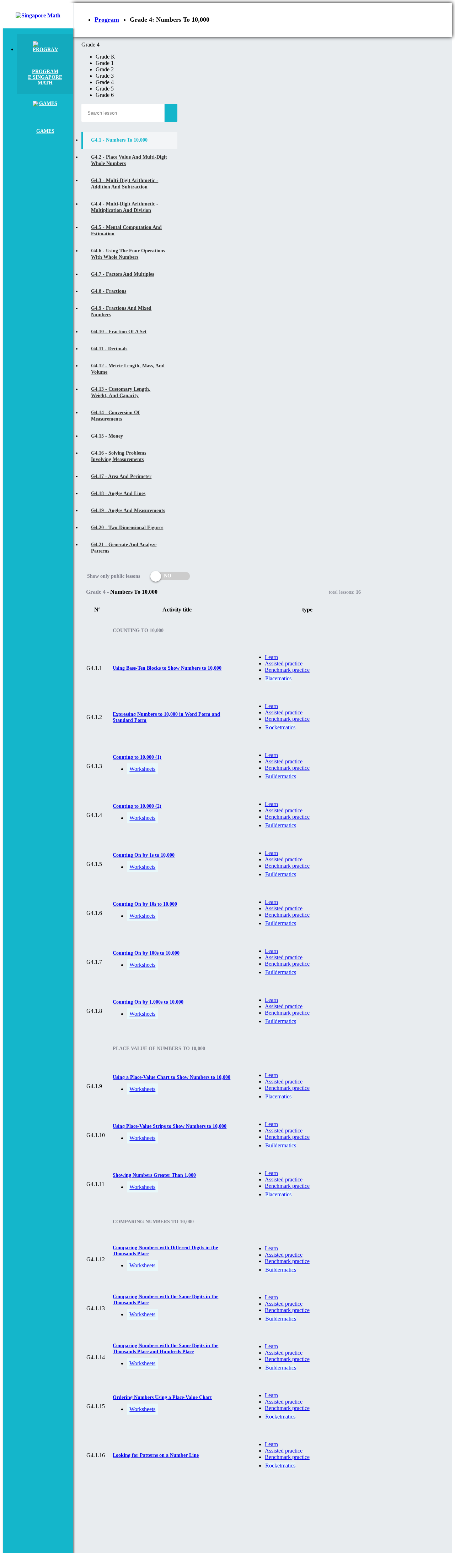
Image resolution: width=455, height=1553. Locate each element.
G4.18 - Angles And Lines (118, 493)
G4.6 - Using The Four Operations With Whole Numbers (128, 254)
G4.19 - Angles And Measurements (128, 510)
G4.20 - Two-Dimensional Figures (127, 527)
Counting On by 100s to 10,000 (146, 953)
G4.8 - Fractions (108, 291)
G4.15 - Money (107, 436)
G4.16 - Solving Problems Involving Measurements (118, 456)
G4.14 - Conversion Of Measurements (115, 416)
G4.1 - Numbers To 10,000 (119, 140)
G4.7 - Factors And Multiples (122, 274)
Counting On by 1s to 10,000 (144, 855)
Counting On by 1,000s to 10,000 (148, 1002)
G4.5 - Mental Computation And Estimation (126, 230)
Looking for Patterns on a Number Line (156, 1455)
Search (171, 113)
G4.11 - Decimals (109, 348)
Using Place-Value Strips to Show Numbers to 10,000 (169, 1126)
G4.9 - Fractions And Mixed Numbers (121, 311)
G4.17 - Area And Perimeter (121, 476)
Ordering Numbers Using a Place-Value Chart (162, 1397)
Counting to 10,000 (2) (137, 806)
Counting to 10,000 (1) (137, 757)
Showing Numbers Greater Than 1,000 (154, 1175)
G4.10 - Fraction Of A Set (118, 331)
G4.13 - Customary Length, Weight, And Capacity (120, 392)
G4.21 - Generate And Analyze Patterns (123, 548)
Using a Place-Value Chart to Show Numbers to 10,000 (171, 1077)
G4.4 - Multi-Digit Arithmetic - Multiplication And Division (124, 207)
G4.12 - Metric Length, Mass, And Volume (128, 369)
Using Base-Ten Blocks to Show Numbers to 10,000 (167, 668)
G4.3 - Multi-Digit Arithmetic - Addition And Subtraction (124, 184)
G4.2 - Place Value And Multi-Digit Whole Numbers (129, 160)
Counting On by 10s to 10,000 (145, 904)
